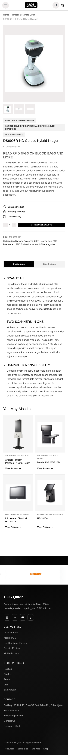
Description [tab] (19, 264)
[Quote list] (62, 5)
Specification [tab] (49, 264)
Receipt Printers (12, 648)
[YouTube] (23, 617)
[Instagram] (7, 617)
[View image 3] (30, 109)
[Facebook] (15, 617)
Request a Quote (43, 225)
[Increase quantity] (14, 225)
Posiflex (8, 669)
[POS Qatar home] (31, 5)
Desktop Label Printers (15, 643)
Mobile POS (10, 637)
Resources (9, 749)
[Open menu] (5, 5)
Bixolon (7, 674)
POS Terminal (11, 632)
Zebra (7, 679)
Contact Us (9, 720)
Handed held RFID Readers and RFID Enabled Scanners (30, 127)
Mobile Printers (11, 653)
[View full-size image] (34, 63)
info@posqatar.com (14, 715)
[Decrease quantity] (5, 225)
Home (6, 14)
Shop (45, 749)
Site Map (35, 749)
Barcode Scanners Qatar (23, 14)
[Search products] (56, 5)
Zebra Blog (23, 749)
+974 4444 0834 (12, 710)
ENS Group (10, 689)
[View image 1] (8, 109)
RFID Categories (14, 134)
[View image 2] (19, 109)
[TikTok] (31, 617)
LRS (6, 684)
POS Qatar (13, 597)
